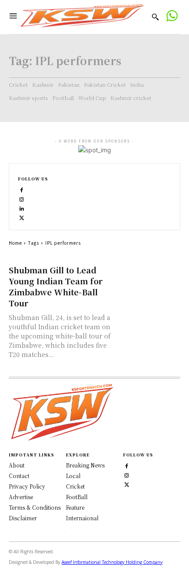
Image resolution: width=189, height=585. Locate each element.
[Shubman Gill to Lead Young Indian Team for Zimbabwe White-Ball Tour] (150, 279)
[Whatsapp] (171, 17)
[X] (21, 217)
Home (15, 242)
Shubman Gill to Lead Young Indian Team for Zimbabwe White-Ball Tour (55, 286)
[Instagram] (21, 198)
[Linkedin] (21, 208)
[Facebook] (21, 189)
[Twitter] (127, 483)
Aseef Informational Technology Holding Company (112, 562)
